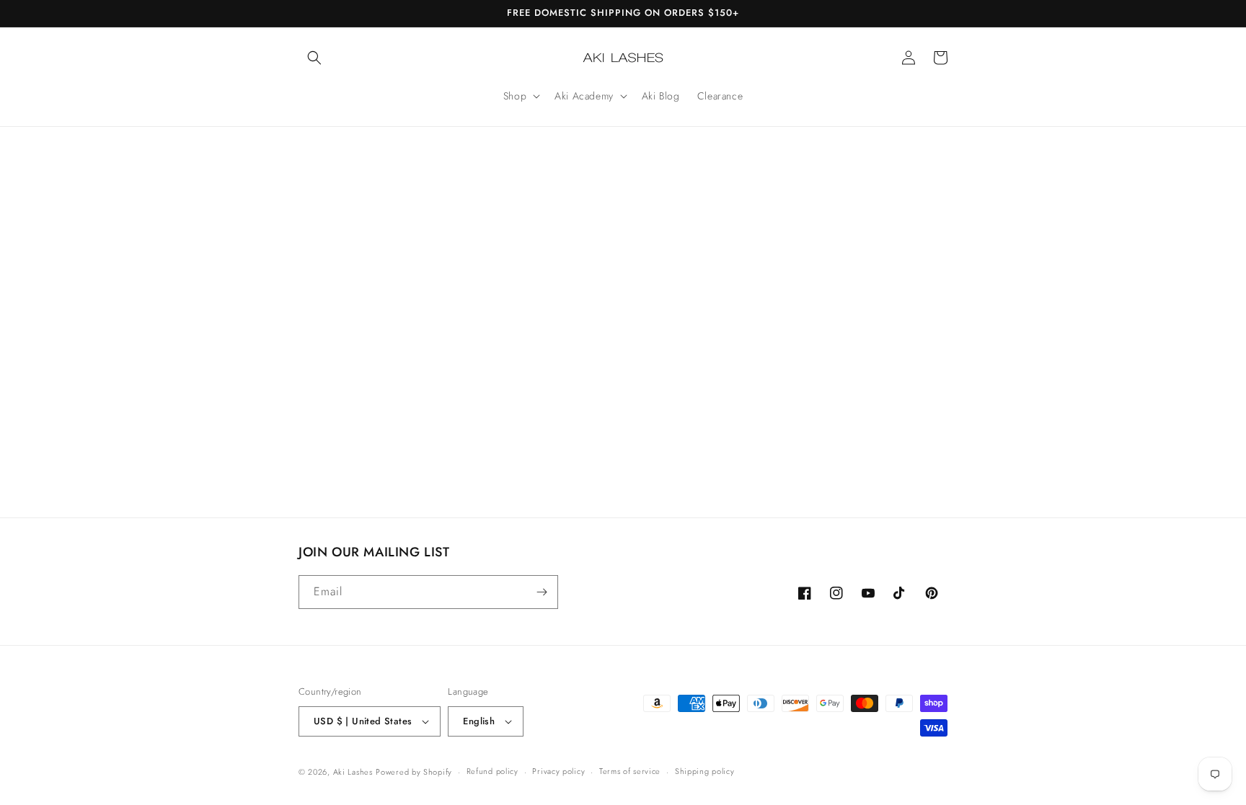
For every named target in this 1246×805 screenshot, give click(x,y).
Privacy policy (558, 771)
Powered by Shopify (414, 772)
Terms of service (629, 771)
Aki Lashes (353, 772)
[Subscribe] (541, 592)
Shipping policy (705, 771)
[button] (314, 58)
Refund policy (492, 771)
